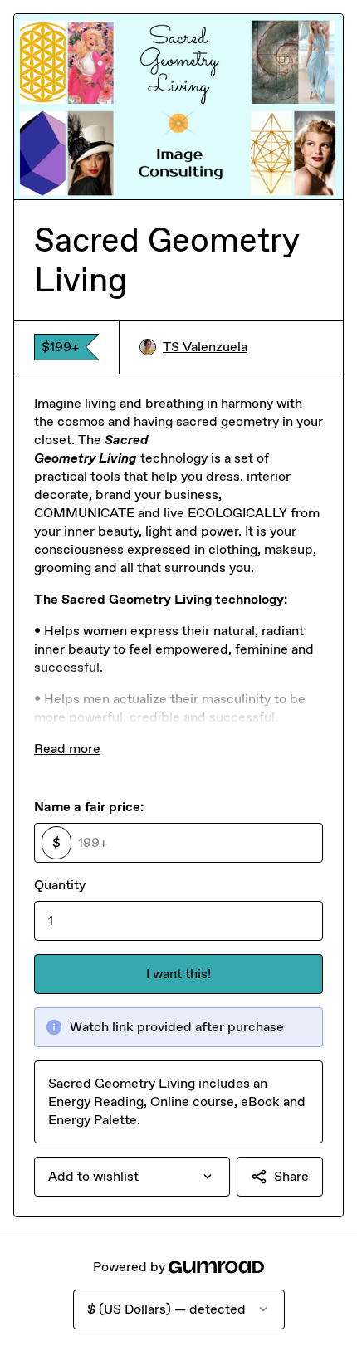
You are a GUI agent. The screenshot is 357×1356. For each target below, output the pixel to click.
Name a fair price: (89, 807)
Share (291, 1176)
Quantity (60, 885)
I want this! (178, 974)
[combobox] (132, 1177)
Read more (67, 748)
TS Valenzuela (205, 347)
